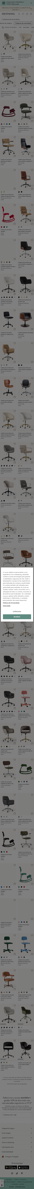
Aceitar (17, 617)
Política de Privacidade (11, 603)
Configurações (17, 611)
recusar (5, 596)
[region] (17, 594)
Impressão (6, 606)
